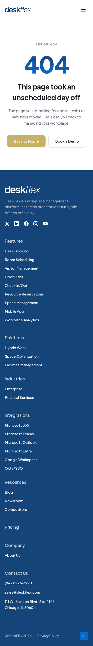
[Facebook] (26, 223)
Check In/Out (16, 285)
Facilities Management (23, 364)
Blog (9, 492)
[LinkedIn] (16, 223)
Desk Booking (17, 251)
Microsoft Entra (18, 451)
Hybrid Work (15, 347)
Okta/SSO (14, 468)
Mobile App (14, 311)
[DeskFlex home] (19, 9)
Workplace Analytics (22, 319)
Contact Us (16, 573)
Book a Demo (67, 141)
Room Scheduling (19, 259)
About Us (13, 555)
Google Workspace (21, 459)
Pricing (12, 527)
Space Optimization (22, 356)
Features (14, 241)
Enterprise (13, 388)
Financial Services (19, 397)
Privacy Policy (48, 636)
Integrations (17, 415)
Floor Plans (14, 276)
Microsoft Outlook (21, 442)
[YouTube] (45, 223)
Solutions (14, 337)
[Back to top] (84, 636)
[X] (7, 223)
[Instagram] (35, 223)
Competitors (16, 509)
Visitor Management (22, 268)
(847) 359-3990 (18, 582)
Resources (15, 482)
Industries (15, 378)
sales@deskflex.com (22, 592)
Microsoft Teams (19, 433)
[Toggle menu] (83, 9)
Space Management (22, 302)
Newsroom (14, 500)
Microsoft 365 (17, 425)
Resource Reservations (24, 294)
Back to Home (26, 141)
